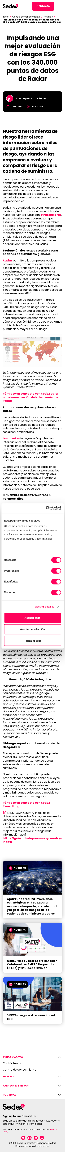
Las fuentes (11, 438)
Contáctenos (12, 1063)
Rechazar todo (32, 640)
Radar (7, 260)
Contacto (43, 6)
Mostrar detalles (44, 606)
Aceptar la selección (32, 629)
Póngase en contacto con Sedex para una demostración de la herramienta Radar (30, 397)
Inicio (6, 17)
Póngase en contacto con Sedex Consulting (26, 804)
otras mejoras (50, 215)
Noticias (48, 17)
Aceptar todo (32, 617)
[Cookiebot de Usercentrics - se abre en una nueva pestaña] (46, 508)
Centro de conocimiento (26, 17)
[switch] (56, 571)
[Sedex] (10, 6)
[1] (5, 813)
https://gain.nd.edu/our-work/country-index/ (32, 840)
